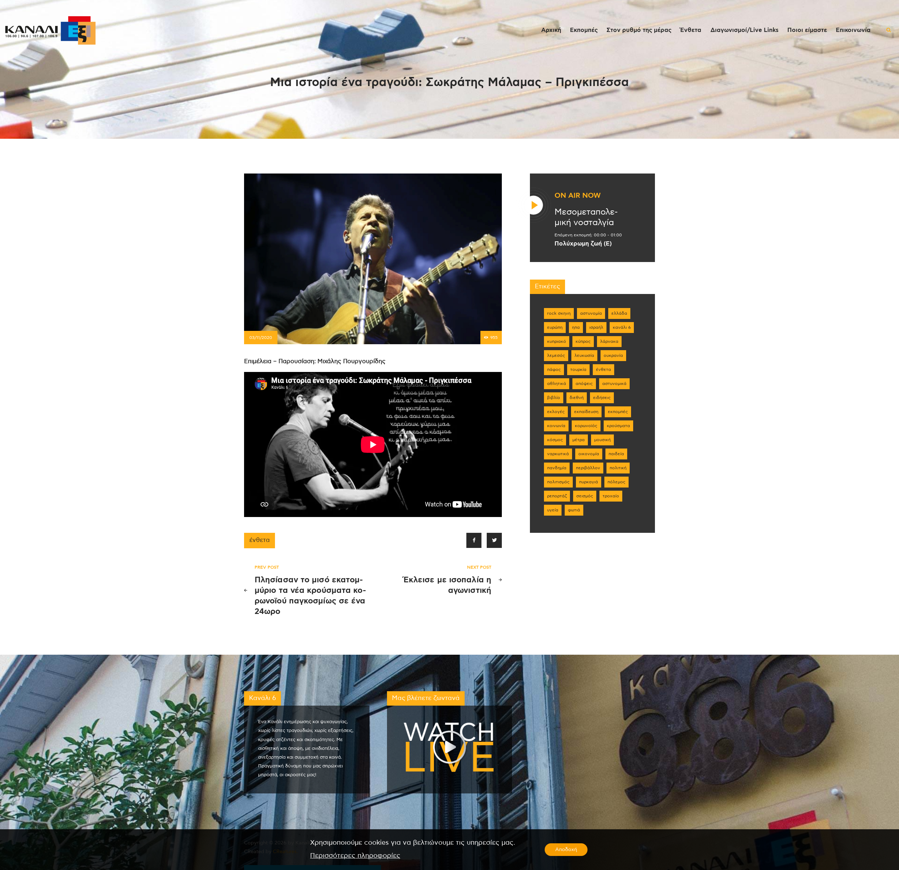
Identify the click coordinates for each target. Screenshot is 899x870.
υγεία (552, 510)
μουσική (602, 440)
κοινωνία (556, 426)
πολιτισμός (558, 482)
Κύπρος (583, 341)
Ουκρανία (613, 355)
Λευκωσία (584, 355)
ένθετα (259, 540)
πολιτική (618, 468)
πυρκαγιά (588, 482)
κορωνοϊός (586, 426)
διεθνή (577, 397)
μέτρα (578, 440)
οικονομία (588, 454)
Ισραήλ (596, 327)
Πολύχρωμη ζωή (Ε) (583, 244)
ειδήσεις (602, 397)
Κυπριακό (556, 341)
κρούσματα (618, 426)
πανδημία (556, 468)
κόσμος (555, 440)
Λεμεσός (556, 355)
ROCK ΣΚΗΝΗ (559, 313)
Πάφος (554, 369)
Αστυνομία (591, 313)
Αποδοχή (566, 849)
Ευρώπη (555, 327)
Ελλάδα (619, 313)
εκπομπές (618, 412)
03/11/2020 (260, 337)
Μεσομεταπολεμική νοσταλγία (586, 217)
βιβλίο (553, 397)
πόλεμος (616, 482)
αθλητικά (556, 383)
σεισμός (584, 496)
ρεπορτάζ (557, 496)
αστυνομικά (614, 383)
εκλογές (556, 412)
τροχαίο (611, 496)
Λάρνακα (609, 341)
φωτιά (574, 510)
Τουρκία (578, 369)
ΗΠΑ (576, 327)
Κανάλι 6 (622, 327)
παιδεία (616, 454)
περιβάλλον (588, 468)
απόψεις (584, 383)
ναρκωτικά (558, 454)
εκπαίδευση (586, 412)
